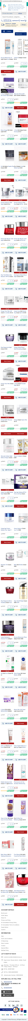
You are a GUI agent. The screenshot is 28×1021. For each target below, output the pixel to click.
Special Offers (4, 948)
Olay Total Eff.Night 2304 (20, 601)
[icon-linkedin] (13, 1005)
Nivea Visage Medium (20, 674)
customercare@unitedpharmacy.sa (13, 957)
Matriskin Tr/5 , (6, 565)
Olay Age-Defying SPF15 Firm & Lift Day (20, 493)
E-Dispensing (4, 941)
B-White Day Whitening (20, 819)
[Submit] (25, 16)
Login (13, 20)
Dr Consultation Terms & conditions (10, 924)
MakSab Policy (5, 950)
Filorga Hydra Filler (20, 420)
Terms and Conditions (6, 938)
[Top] (25, 1011)
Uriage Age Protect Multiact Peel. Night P (6, 529)
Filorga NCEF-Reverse (6, 420)
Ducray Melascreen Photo (20, 638)
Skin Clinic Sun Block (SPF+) (7, 891)
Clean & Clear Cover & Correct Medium (7, 819)
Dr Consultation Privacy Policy (9, 922)
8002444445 (8, 982)
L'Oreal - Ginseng (20, 130)
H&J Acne (7, 674)
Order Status (4, 915)
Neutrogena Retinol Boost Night (20, 275)
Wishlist (22, 20)
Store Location (5, 943)
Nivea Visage (7, 130)
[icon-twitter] (9, 1005)
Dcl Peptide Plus (7, 167)
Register (17, 20)
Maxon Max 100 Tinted (19, 710)
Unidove (20, 58)
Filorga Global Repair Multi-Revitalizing (20, 348)
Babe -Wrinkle (20, 565)
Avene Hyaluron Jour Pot (20, 529)
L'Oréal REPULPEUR (6, 710)
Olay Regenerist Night (6, 348)
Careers (3, 929)
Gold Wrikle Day (19, 167)
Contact (3, 945)
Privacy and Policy (6, 920)
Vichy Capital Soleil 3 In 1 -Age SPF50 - (20, 746)
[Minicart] (25, 21)
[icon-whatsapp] (21, 1005)
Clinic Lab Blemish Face (6, 746)
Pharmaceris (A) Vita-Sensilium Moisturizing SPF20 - (20, 783)
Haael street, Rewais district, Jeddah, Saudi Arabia (15, 961)
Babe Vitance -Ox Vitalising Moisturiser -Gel (6, 855)
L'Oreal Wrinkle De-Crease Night (7, 94)
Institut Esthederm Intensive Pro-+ (7, 638)
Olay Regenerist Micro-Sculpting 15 (19, 891)
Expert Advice (4, 927)
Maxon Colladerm (20, 456)
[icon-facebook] (5, 1005)
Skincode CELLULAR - (20, 94)
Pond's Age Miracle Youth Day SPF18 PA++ (20, 239)
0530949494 (8, 988)
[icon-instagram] (17, 1005)
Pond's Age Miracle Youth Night (7, 239)
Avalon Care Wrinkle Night (7, 493)
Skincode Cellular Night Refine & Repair (7, 457)
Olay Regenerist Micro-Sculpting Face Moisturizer (6, 602)
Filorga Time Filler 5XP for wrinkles (7, 312)
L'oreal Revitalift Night (20, 384)
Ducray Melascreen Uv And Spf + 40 (7, 58)
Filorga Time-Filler (7, 384)
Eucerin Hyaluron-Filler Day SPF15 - (20, 203)
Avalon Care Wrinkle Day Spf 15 (20, 312)
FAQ (2, 936)
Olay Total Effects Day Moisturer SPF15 (7, 276)
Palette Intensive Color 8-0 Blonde (7, 783)
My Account (4, 913)
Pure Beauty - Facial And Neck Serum (20, 855)
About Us (3, 917)
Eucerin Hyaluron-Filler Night (6, 203)
